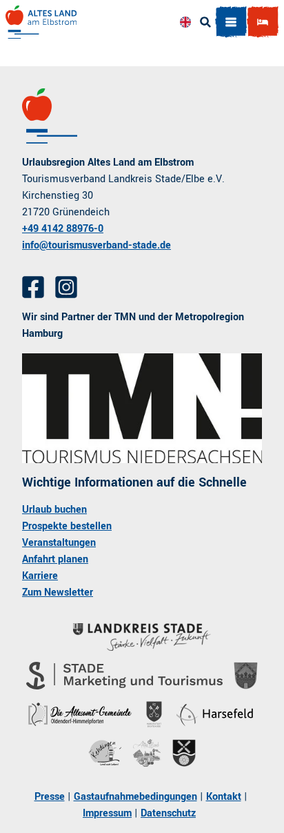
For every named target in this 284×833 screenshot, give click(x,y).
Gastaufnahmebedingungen (135, 797)
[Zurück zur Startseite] (41, 22)
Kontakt (223, 797)
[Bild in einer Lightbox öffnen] (142, 408)
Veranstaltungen (59, 543)
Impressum (107, 813)
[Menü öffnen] (231, 22)
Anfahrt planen (55, 559)
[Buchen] (262, 22)
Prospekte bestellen (67, 526)
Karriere (40, 576)
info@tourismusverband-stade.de (96, 245)
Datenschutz (168, 813)
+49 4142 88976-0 (62, 229)
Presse (49, 797)
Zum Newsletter (57, 592)
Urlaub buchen (54, 509)
